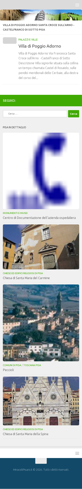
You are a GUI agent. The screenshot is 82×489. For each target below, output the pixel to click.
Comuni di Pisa (12, 365)
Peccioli (8, 370)
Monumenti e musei (15, 213)
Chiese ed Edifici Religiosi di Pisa (23, 273)
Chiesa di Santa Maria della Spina (25, 434)
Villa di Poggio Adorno (39, 46)
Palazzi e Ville (28, 39)
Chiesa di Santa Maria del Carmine (26, 278)
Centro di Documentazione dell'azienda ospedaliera (39, 217)
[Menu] (77, 5)
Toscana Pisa (32, 365)
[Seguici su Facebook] (77, 100)
